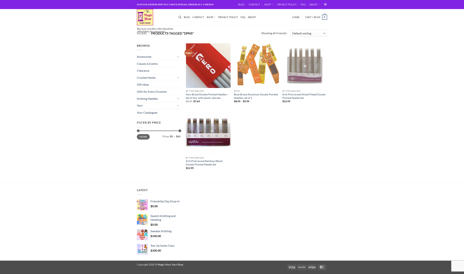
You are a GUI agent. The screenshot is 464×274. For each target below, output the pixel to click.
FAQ (303, 4)
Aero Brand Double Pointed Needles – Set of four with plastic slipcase (207, 96)
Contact (254, 4)
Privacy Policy (287, 4)
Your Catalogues (147, 112)
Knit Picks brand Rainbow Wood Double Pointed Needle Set (204, 162)
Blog (241, 4)
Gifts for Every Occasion (152, 91)
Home (142, 33)
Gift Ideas (143, 84)
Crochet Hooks (146, 77)
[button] (295, 17)
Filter (143, 136)
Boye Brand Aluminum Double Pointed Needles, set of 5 (256, 96)
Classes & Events (147, 63)
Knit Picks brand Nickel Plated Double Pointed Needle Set (304, 96)
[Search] (180, 17)
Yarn (140, 105)
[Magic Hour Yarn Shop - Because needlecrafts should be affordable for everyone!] (155, 17)
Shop (267, 4)
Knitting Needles (147, 98)
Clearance (143, 70)
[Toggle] (178, 56)
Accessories (144, 56)
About (313, 4)
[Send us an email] (325, 4)
